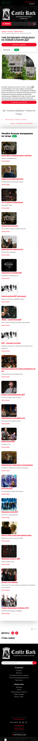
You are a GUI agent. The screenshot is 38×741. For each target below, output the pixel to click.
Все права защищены (19, 719)
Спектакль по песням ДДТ (11, 273)
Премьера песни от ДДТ (10, 559)
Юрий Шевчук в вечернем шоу (13, 418)
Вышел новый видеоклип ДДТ (13, 395)
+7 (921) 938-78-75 (19, 730)
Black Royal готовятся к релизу (16, 119)
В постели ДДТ (7, 488)
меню (7, 24)
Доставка (19, 687)
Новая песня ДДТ (8, 441)
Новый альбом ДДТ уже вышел (13, 296)
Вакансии (19, 673)
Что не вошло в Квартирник (12, 202)
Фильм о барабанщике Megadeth (21, 123)
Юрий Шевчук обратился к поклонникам (17, 465)
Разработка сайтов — (19, 732)
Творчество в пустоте (9, 226)
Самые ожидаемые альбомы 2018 (15, 608)
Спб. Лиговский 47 (19, 725)
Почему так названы (9, 582)
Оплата (19, 689)
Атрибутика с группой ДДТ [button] (19, 102)
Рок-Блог (10, 31)
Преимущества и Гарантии (19, 692)
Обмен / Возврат (19, 694)
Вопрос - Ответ (19, 696)
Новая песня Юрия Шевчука (12, 179)
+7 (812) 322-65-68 (19, 727)
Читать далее (5, 161)
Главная (3, 31)
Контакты (8, 2)
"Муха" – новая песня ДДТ (11, 320)
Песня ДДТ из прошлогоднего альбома (16, 155)
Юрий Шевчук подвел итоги (12, 249)
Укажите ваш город (30, 1)
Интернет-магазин (19, 728)
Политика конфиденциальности (19, 677)
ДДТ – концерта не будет (11, 343)
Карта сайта (19, 680)
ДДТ (16, 50)
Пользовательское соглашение (19, 675)
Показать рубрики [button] (19, 45)
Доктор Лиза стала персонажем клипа (16, 535)
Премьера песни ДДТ (9, 512)
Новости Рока (18, 31)
